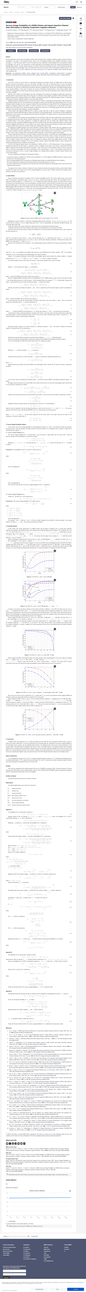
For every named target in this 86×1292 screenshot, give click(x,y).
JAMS (45, 1259)
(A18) (70, 996)
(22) (71, 418)
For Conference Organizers (29, 1259)
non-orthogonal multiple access (21, 73)
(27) (71, 469)
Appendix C (17, 518)
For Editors (26, 1251)
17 (38, 122)
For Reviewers (26, 1249)
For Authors (26, 1247)
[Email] (7, 1144)
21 (13, 129)
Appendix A (17, 466)
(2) (71, 248)
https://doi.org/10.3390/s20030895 (27, 42)
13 (47, 110)
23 (16, 129)
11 (44, 110)
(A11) (71, 907)
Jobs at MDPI (6, 1255)
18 (39, 122)
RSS (28, 1236)
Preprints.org (47, 1251)
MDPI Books (47, 1249)
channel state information (53, 74)
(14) (71, 371)
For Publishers (26, 1255)
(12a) (71, 345)
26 (70, 139)
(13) (71, 359)
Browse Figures (22, 50)
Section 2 (40, 168)
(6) (71, 295)
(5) (71, 292)
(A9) (71, 893)
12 (45, 110)
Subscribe (6, 1277)
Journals (6, 12)
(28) (71, 489)
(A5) (71, 854)
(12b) (71, 353)
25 (56, 137)
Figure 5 (10, 658)
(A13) (70, 933)
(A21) (70, 1021)
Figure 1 (10, 178)
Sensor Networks (27, 47)
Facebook (66, 1249)
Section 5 (8, 171)
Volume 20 (17, 12)
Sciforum (46, 1247)
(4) (71, 284)
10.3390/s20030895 (30, 12)
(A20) (70, 1014)
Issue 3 (22, 12)
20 (12, 129)
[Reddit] (21, 1144)
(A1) (71, 814)
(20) (71, 405)
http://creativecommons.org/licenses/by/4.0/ (49, 1135)
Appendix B (17, 483)
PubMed (33, 1048)
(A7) (71, 877)
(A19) (70, 1004)
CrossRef (26, 1032)
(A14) (70, 942)
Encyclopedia (47, 1257)
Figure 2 (10, 539)
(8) (71, 308)
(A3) (71, 827)
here (66, 1174)
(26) (71, 452)
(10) (71, 331)
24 (18, 129)
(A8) (71, 886)
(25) (71, 447)
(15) (71, 376)
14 (40, 117)
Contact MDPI (6, 1253)
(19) (71, 400)
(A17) (70, 972)
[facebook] (16, 1144)
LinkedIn (66, 1247)
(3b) (71, 271)
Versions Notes (45, 50)
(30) (71, 503)
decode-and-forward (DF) (28, 74)
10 (41, 99)
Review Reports (34, 50)
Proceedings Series (48, 1261)
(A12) (70, 922)
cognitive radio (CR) (41, 74)
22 (15, 129)
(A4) (71, 840)
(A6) (71, 870)
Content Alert (34, 1236)
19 (41, 122)
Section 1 (24, 168)
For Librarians (26, 1253)
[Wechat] (18, 1144)
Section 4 (53, 169)
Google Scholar (19, 1032)
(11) (71, 334)
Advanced (79, 7)
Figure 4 (10, 617)
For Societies (26, 1257)
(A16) (70, 965)
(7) (71, 304)
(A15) (70, 957)
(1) (71, 234)
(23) (71, 420)
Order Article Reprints (65, 18)
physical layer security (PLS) (39, 73)
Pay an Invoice (6, 1249)
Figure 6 (10, 698)
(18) (71, 397)
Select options (7, 1271)
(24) (71, 439)
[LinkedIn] (13, 1144)
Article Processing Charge (9, 1247)
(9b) (71, 323)
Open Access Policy (8, 1251)
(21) (71, 412)
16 (43, 117)
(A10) (70, 901)
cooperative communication (57, 73)
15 (41, 117)
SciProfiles (46, 1255)
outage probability (65, 74)
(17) (71, 391)
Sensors (11, 12)
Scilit (30, 1032)
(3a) (71, 263)
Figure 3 (17, 539)
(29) (71, 498)
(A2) (71, 820)
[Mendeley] (24, 1144)
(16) (71, 387)
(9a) (71, 319)
